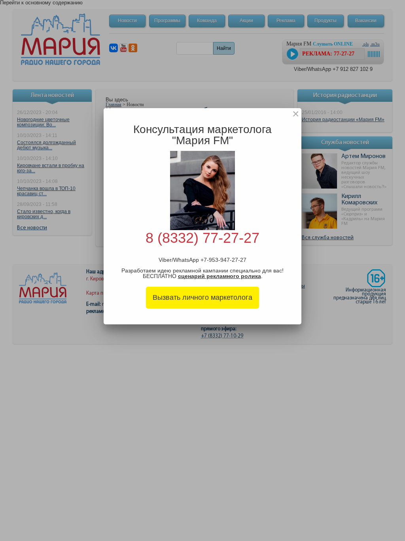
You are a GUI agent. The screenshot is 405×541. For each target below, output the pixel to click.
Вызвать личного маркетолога (202, 297)
